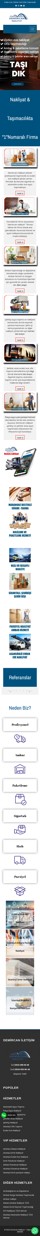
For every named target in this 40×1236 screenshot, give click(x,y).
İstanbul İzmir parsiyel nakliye (16, 1172)
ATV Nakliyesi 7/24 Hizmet (15, 1211)
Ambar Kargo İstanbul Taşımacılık (18, 1195)
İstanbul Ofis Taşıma (12, 1126)
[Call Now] (4, 1115)
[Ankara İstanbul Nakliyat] (20, 915)
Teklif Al (20, 193)
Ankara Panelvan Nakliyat (15, 1165)
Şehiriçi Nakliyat (10, 1122)
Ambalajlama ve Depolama (16, 1191)
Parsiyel (20, 877)
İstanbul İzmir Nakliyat (13, 1153)
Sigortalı (20, 816)
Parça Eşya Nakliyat (12, 1110)
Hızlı (20, 846)
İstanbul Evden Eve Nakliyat (15, 1157)
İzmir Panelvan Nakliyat (14, 1161)
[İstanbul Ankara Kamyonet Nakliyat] (20, 1001)
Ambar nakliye (9, 1199)
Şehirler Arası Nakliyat (13, 1118)
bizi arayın (27, 374)
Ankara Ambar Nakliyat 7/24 (16, 1203)
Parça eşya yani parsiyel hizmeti (20, 417)
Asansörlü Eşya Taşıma (13, 1107)
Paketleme (19, 785)
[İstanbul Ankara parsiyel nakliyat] (20, 943)
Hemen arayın (17, 84)
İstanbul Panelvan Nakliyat (15, 1168)
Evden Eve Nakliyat (11, 1130)
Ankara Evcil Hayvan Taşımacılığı (18, 1207)
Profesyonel (20, 725)
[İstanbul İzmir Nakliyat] (20, 972)
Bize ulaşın (22, 285)
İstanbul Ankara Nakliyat (14, 1149)
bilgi (32, 371)
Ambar (20, 755)
